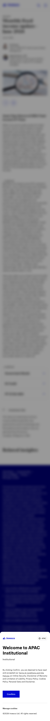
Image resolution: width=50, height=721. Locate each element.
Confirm (11, 694)
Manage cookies (10, 708)
